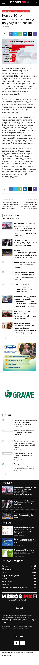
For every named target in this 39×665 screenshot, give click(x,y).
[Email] (30, 34)
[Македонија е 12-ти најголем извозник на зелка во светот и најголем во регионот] (7, 553)
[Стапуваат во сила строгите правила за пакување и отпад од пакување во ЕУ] (7, 286)
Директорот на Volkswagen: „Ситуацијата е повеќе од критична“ (25, 242)
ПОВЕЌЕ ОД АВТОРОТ (11, 218)
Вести (11, 8)
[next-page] (6, 338)
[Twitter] (15, 34)
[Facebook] (11, 34)
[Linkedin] (25, 34)
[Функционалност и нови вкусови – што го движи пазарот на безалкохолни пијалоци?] (7, 274)
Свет (27, 11)
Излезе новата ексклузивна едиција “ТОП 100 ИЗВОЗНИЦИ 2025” (25, 541)
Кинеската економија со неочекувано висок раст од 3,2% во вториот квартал (10, 205)
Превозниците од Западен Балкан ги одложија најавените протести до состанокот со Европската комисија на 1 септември (25, 301)
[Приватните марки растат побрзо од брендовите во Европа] (7, 264)
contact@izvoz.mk (23, 629)
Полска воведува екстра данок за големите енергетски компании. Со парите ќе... (25, 422)
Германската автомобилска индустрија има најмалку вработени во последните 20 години (24, 514)
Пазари (22, 11)
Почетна (4, 8)
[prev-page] (3, 338)
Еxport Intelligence (13, 11)
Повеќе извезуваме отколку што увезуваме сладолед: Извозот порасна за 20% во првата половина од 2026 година (25, 328)
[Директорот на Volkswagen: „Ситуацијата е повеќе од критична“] (7, 242)
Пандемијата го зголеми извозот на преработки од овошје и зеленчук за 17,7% (29, 205)
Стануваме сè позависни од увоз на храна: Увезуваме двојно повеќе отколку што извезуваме (24, 530)
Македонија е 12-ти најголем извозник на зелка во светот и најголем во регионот (25, 552)
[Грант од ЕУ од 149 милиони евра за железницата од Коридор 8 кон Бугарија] (7, 313)
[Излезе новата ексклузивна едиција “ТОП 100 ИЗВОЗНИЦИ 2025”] (7, 542)
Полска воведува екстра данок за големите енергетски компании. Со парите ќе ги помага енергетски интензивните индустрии (25, 491)
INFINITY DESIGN (6, 655)
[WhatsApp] (20, 34)
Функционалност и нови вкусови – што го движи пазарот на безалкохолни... (24, 466)
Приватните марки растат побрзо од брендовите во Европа (25, 264)
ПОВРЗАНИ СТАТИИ (11, 216)
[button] (3, 3)
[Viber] (35, 34)
